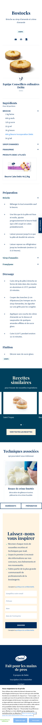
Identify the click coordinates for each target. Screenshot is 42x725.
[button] (21, 424)
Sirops (20, 32)
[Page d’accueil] (21, 658)
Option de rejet (20, 720)
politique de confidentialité (25, 587)
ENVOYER (21, 625)
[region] (21, 705)
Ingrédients (10, 506)
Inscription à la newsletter (21, 679)
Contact (21, 684)
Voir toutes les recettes (21, 432)
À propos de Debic (21, 675)
